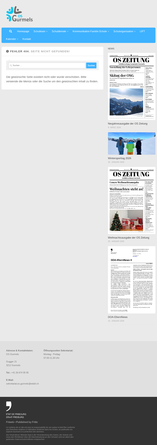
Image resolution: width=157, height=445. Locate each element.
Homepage (23, 31)
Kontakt (27, 39)
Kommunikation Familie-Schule (90, 31)
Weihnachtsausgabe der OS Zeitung (128, 237)
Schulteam (39, 31)
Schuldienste (59, 31)
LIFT (142, 31)
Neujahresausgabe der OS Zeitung (127, 123)
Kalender (11, 39)
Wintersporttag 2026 (119, 158)
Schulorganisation (123, 31)
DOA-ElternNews (118, 317)
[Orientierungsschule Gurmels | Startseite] (19, 13)
